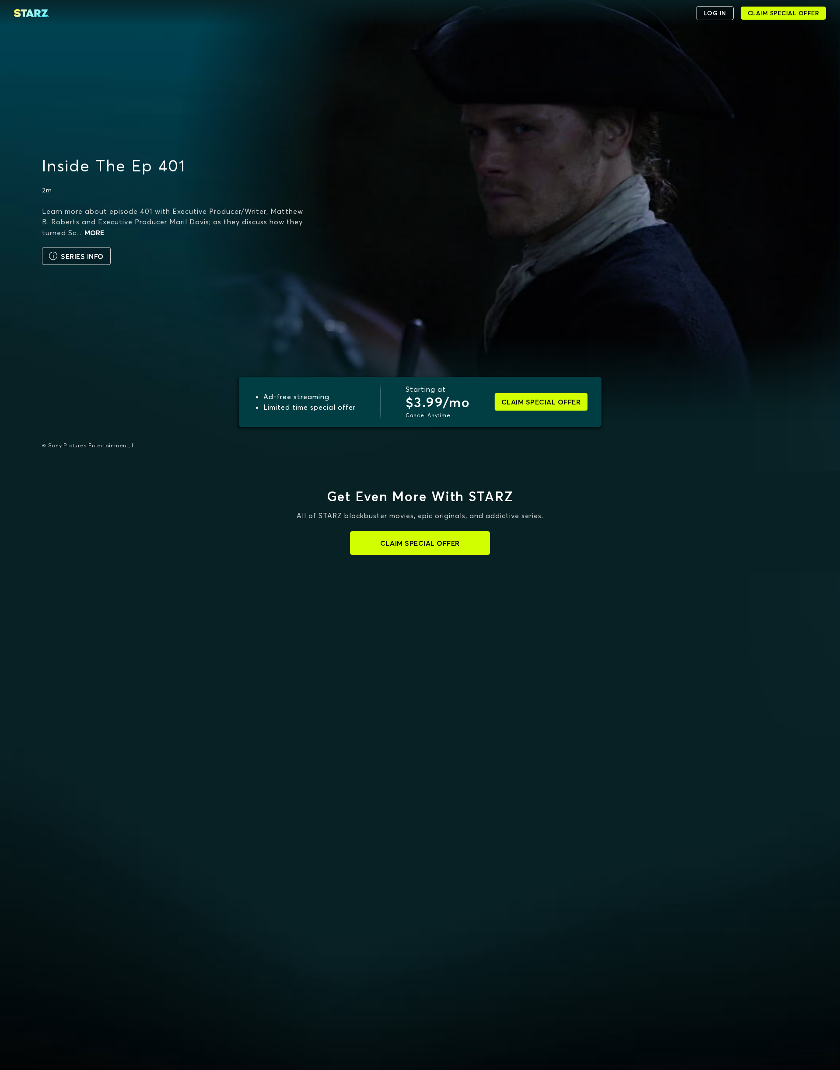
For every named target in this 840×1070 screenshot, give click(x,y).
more (94, 232)
